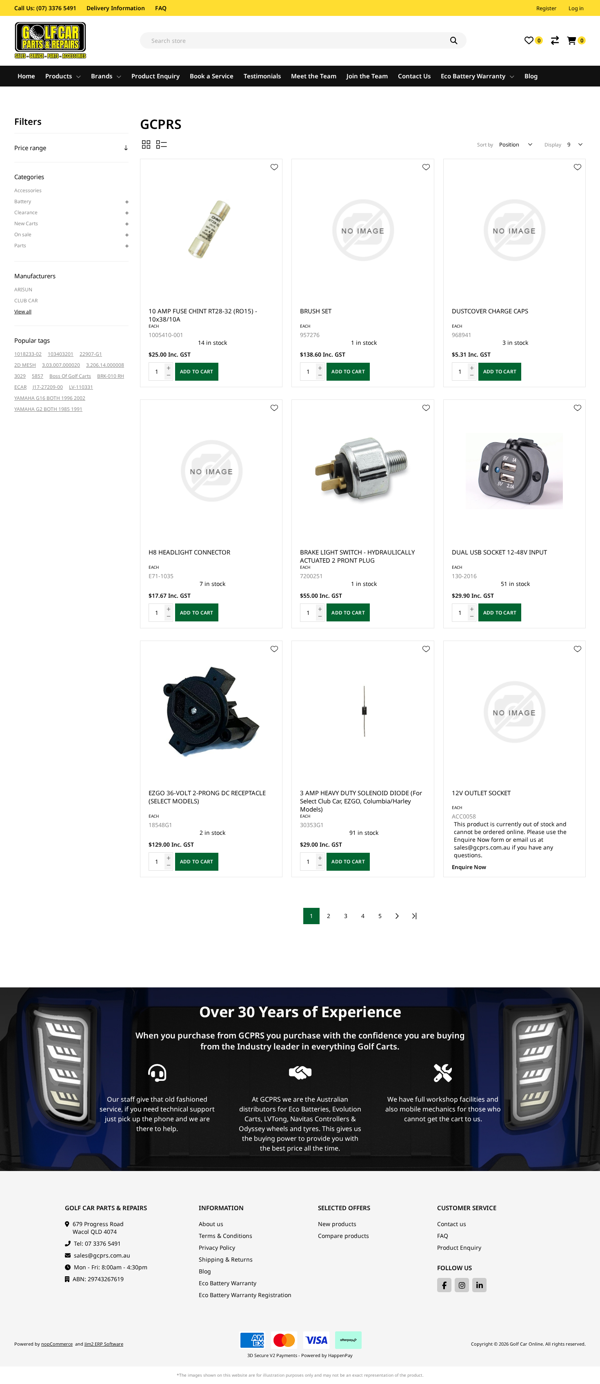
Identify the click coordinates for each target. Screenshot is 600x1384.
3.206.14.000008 (105, 365)
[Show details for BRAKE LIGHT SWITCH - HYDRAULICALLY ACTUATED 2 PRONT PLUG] (362, 470)
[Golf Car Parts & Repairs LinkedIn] (479, 1285)
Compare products (343, 1236)
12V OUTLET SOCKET (481, 793)
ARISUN (23, 289)
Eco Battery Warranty (227, 1283)
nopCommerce (57, 1344)
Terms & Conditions (225, 1236)
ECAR (20, 387)
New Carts (26, 223)
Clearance (26, 212)
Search (458, 40)
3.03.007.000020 (61, 365)
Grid (146, 144)
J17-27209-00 (48, 387)
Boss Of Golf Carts (70, 376)
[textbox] (303, 40)
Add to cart (196, 371)
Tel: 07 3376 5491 (97, 1243)
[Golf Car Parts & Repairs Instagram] (462, 1285)
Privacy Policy (217, 1247)
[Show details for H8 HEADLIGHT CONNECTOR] (211, 470)
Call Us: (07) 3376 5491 (45, 8)
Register (546, 8)
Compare (555, 40)
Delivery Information (116, 8)
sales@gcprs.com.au (102, 1255)
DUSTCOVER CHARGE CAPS (490, 311)
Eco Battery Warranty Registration (245, 1295)
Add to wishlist (274, 167)
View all (22, 311)
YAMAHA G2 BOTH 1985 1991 (48, 409)
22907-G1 (91, 353)
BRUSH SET (315, 311)
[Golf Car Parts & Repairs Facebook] (444, 1285)
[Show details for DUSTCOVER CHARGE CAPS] (514, 230)
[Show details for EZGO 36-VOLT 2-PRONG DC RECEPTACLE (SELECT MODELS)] (211, 712)
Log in (576, 8)
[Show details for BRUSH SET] (362, 230)
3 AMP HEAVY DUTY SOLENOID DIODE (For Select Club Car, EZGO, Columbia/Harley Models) (361, 801)
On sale (22, 234)
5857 (37, 376)
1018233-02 (28, 353)
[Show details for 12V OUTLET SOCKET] (514, 712)
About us (211, 1224)
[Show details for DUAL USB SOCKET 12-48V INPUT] (514, 470)
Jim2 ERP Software (103, 1344)
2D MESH (25, 365)
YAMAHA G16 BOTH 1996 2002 (49, 398)
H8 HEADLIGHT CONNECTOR (189, 552)
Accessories (28, 190)
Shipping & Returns (226, 1259)
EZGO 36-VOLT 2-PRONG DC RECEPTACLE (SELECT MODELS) (207, 797)
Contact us (451, 1224)
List (161, 144)
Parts (20, 245)
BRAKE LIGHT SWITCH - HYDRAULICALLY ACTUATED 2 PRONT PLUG (357, 556)
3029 (20, 376)
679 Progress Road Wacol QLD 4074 (98, 1227)
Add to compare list (274, 191)
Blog (205, 1271)
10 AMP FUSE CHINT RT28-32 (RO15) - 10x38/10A (203, 315)
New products (337, 1224)
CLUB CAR (26, 300)
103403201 (60, 353)
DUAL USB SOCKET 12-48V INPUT (499, 552)
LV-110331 (81, 387)
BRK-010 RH (110, 376)
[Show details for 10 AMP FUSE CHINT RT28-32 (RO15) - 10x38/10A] (211, 230)
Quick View (274, 179)
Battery (22, 201)
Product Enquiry (459, 1247)
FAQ (161, 8)
